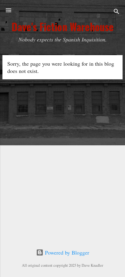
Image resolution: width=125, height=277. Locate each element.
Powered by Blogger (66, 252)
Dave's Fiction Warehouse (63, 26)
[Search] (116, 12)
